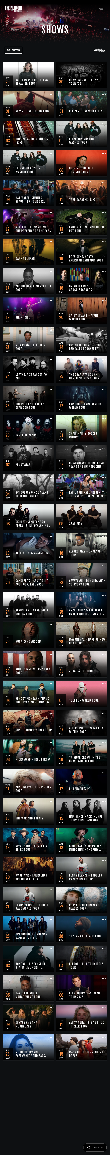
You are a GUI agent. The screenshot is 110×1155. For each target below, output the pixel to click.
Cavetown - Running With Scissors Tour (87, 582)
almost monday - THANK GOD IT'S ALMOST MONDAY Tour (33, 700)
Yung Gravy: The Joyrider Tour (33, 789)
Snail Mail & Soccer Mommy (83, 435)
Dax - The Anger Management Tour (28, 995)
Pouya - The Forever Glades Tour (83, 906)
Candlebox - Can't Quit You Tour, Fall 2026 (32, 582)
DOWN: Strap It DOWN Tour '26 (84, 81)
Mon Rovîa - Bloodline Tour (31, 347)
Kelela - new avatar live (33, 553)
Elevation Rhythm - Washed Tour (83, 140)
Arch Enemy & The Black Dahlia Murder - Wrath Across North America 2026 (85, 612)
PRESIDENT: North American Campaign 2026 (86, 258)
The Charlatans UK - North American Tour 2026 (84, 376)
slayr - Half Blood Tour (33, 111)
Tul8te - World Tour (84, 700)
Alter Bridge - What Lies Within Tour (86, 730)
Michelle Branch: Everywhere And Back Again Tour (30, 1054)
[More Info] (50, 65)
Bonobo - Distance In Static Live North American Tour (30, 965)
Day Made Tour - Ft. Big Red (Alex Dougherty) (85, 347)
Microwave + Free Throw (33, 759)
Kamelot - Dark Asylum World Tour (85, 405)
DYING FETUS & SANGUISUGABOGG (80, 288)
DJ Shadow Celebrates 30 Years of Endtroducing (87, 464)
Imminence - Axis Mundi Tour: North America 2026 (85, 818)
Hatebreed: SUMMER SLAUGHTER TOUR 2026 (31, 199)
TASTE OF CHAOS (26, 435)
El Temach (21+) (80, 789)
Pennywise (23, 465)
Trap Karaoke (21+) (82, 199)
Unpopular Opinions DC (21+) (32, 140)
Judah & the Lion (81, 671)
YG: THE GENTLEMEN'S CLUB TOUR (33, 288)
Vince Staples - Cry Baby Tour (33, 671)
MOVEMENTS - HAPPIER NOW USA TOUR (87, 641)
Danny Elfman (25, 258)
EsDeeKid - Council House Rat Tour (87, 229)
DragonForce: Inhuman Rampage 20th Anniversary (31, 936)
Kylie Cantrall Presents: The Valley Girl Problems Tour (87, 494)
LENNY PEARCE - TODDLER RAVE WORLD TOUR (85, 877)
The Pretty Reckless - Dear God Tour (31, 405)
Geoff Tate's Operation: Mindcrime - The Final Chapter (85, 847)
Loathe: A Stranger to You (31, 376)
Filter (16, 50)
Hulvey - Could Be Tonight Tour (81, 170)
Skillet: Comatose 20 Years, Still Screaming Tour (32, 523)
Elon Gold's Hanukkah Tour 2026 (84, 995)
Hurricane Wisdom (28, 641)
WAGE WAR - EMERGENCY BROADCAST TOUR (31, 877)
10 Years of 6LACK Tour (85, 936)
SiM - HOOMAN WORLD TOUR (34, 730)
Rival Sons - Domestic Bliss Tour (31, 847)
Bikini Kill (23, 317)
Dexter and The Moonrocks (26, 1024)
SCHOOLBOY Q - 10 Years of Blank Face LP (32, 494)
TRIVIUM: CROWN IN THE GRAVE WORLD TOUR (84, 759)
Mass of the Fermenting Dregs (86, 1054)
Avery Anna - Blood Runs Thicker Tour (86, 1024)
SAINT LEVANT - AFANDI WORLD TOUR (84, 317)
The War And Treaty (29, 818)
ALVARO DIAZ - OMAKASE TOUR (85, 553)
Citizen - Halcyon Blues (86, 111)
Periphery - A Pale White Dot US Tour (33, 612)
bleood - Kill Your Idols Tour (86, 965)
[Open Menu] (101, 8)
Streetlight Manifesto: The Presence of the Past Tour (33, 229)
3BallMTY (75, 524)
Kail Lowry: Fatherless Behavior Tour (32, 81)
